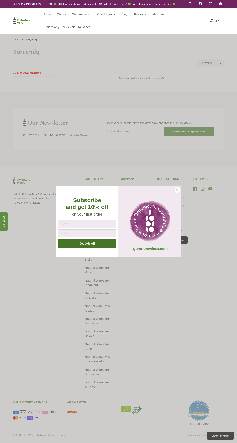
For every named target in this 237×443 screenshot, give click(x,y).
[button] (190, 4)
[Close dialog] (177, 190)
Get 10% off (87, 243)
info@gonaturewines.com (27, 4)
